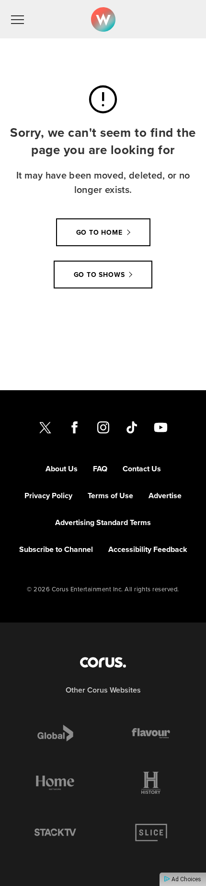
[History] (151, 783)
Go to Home (99, 232)
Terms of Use (110, 495)
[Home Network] (55, 783)
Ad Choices (185, 879)
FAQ (100, 468)
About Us (62, 468)
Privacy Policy (48, 495)
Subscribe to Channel (56, 549)
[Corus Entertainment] (103, 662)
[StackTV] (55, 832)
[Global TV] (55, 733)
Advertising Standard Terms (103, 522)
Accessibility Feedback (147, 549)
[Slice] (151, 832)
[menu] (17, 19)
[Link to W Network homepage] (103, 19)
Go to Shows (99, 275)
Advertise (165, 495)
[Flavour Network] (151, 733)
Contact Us (142, 468)
